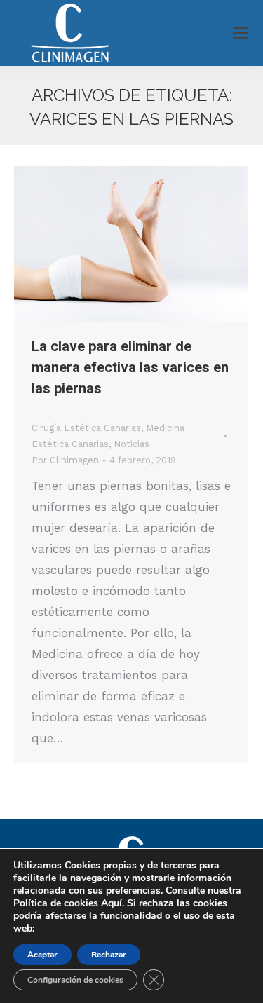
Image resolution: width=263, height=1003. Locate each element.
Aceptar (42, 954)
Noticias (131, 444)
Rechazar (108, 954)
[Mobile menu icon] (240, 33)
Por (65, 460)
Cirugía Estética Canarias (86, 428)
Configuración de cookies (75, 979)
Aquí (111, 903)
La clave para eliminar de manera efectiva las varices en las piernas (130, 367)
